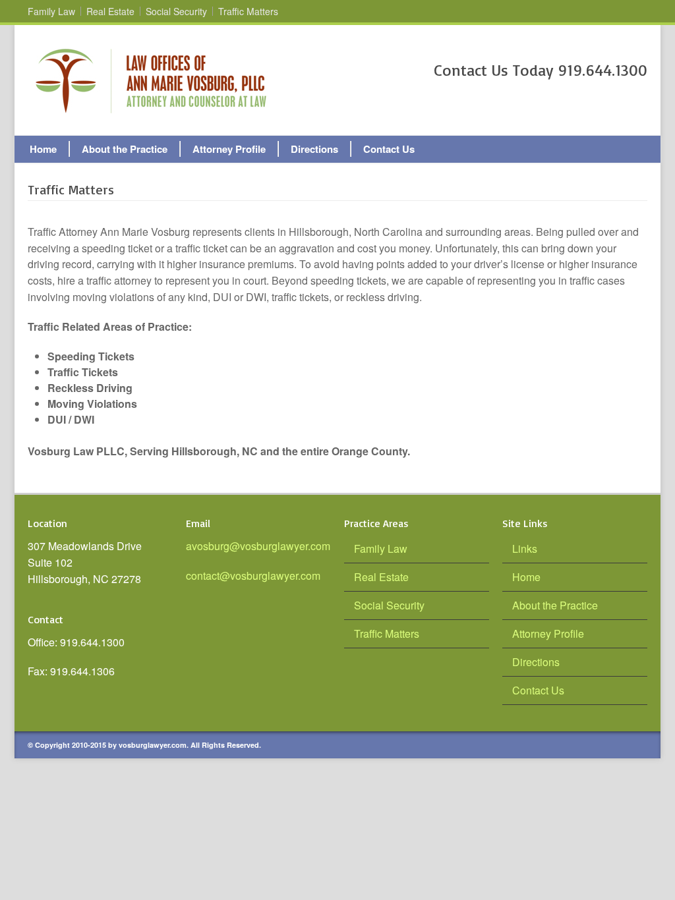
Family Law (51, 11)
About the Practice (124, 149)
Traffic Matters (248, 11)
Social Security (176, 11)
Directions (314, 149)
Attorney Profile (229, 149)
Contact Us (389, 149)
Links (524, 548)
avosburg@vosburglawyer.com (258, 545)
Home (43, 149)
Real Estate (110, 11)
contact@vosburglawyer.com (253, 575)
